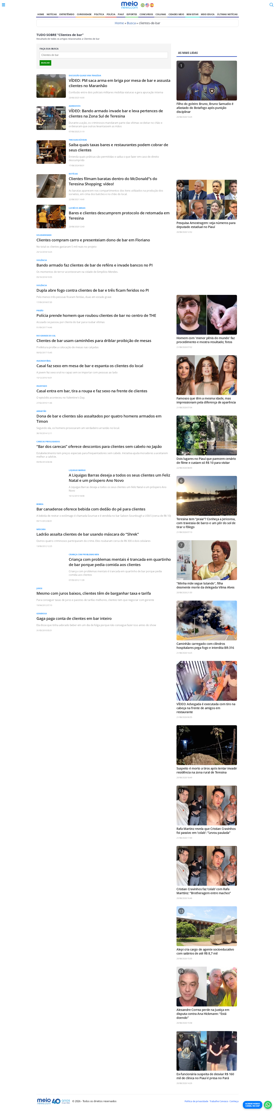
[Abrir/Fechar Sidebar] (3, 5)
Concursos (146, 14)
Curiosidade (84, 14)
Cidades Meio (176, 14)
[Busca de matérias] (271, 5)
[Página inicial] (129, 5)
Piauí (121, 14)
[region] (206, 150)
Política (99, 14)
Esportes (132, 14)
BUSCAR (45, 63)
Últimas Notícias (227, 14)
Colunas (160, 14)
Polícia (111, 14)
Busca (131, 23)
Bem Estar (192, 14)
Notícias (52, 14)
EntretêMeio (66, 14)
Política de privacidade (196, 1101)
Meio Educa (208, 14)
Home (40, 14)
